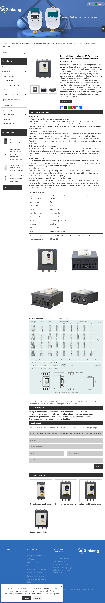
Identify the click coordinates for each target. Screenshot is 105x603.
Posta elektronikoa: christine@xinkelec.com (60, 563)
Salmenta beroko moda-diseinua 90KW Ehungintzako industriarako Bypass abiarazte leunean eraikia (66, 504)
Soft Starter (6, 71)
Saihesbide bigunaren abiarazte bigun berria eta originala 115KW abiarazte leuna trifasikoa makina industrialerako (91, 504)
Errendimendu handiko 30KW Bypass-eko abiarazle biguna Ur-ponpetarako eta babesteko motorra (42, 504)
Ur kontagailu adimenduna (11, 90)
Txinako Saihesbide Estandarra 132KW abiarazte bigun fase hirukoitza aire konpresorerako (42, 532)
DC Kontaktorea (7, 81)
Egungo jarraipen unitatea (11, 110)
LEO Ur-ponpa (7, 105)
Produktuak (15, 44)
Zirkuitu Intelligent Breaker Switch (11, 100)
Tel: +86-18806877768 (60, 558)
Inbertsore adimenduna (10, 94)
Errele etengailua (8, 114)
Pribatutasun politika (52, 594)
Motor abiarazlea (27, 44)
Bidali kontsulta (66, 102)
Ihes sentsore (6, 119)
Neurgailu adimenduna (10, 67)
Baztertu (26, 598)
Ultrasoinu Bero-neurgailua (11, 85)
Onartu (37, 598)
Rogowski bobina (8, 124)
